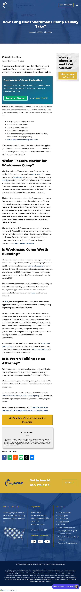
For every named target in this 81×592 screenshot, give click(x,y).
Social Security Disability (68, 537)
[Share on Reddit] (15, 457)
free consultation (40, 349)
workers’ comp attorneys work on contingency (20, 395)
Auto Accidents (64, 512)
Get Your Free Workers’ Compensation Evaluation (27, 420)
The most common (35, 266)
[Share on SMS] (21, 457)
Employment (63, 521)
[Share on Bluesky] (32, 457)
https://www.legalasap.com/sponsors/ (22, 572)
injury (33, 293)
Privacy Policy (46, 564)
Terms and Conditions (58, 564)
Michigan (6, 180)
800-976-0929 (66, 5)
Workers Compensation (67, 543)
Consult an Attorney (15, 98)
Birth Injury (63, 518)
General (61, 524)
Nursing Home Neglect (67, 531)
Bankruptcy (63, 515)
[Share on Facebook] (4, 457)
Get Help (69, 483)
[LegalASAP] (5, 5)
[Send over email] (10, 457)
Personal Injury (64, 533)
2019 (6, 301)
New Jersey (18, 177)
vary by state (36, 174)
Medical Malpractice (66, 527)
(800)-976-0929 (42, 98)
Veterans (61, 540)
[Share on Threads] (26, 457)
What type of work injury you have (22, 139)
